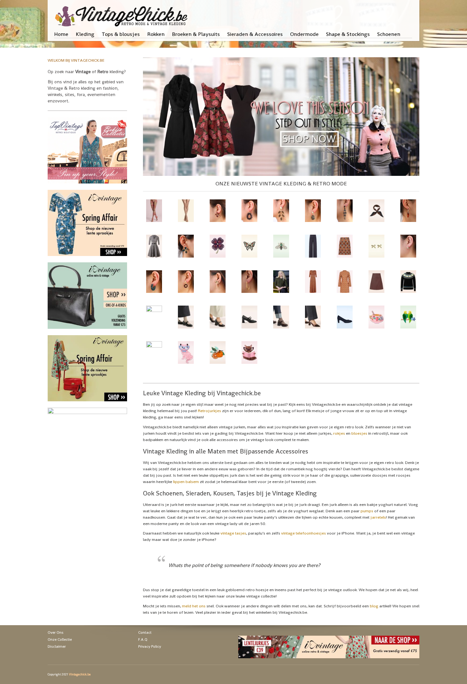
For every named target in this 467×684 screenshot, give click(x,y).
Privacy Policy (149, 646)
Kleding (85, 34)
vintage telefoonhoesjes (303, 533)
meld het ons (194, 606)
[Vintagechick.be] (122, 13)
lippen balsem (186, 481)
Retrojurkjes (209, 410)
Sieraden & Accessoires (255, 34)
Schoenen (388, 34)
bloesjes (359, 433)
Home (61, 34)
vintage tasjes (233, 533)
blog (374, 606)
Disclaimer (57, 646)
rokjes (339, 433)
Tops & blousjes (121, 34)
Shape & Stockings (348, 34)
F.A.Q (142, 639)
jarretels (378, 517)
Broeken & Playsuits (196, 34)
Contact (145, 632)
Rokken (156, 34)
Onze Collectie (60, 639)
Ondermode (304, 34)
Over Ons (56, 632)
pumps (367, 511)
